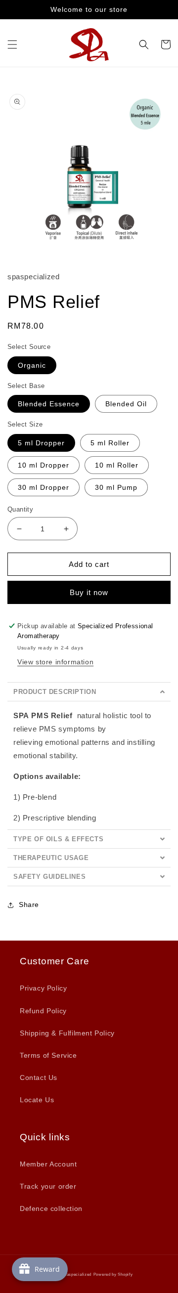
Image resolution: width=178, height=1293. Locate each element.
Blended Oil (126, 404)
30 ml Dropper (43, 487)
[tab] (89, 691)
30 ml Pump (116, 487)
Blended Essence (49, 404)
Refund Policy (43, 1011)
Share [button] (29, 904)
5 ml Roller (110, 443)
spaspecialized (76, 1274)
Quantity (20, 509)
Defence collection (51, 1208)
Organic (32, 365)
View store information (55, 662)
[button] (12, 44)
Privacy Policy (43, 988)
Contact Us (38, 1077)
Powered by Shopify (113, 1274)
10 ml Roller (116, 465)
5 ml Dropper (41, 443)
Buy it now (89, 592)
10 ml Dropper (43, 465)
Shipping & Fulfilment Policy (67, 1033)
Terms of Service (48, 1055)
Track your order (48, 1186)
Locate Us (37, 1100)
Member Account (48, 1164)
